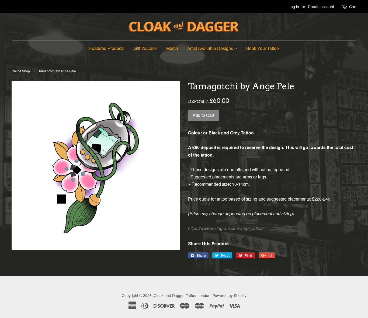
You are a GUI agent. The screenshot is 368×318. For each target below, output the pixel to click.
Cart (352, 6)
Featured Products (106, 48)
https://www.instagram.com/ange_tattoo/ (226, 228)
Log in (294, 6)
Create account (321, 6)
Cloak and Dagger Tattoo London (182, 295)
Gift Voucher (145, 48)
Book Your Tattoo (262, 48)
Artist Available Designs (210, 48)
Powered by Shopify (230, 295)
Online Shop (21, 71)
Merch (172, 48)
